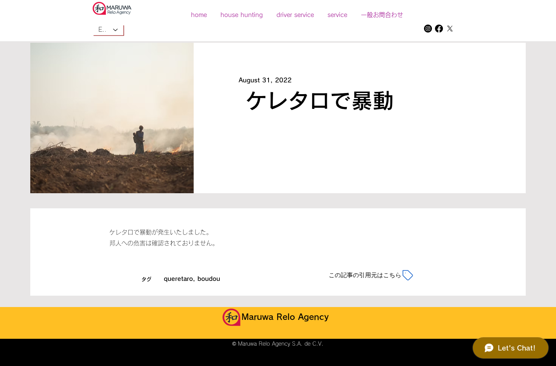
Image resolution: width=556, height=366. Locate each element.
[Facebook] (439, 29)
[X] (450, 29)
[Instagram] (428, 29)
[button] (337, 11)
